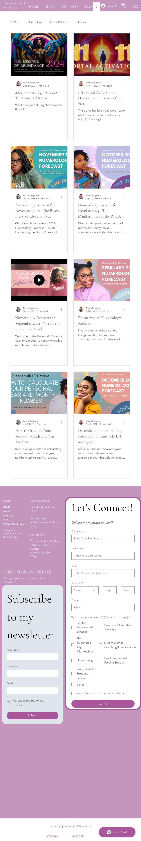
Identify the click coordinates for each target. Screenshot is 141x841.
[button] (123, 5)
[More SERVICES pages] (78, 7)
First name (78, 531)
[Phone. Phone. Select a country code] (77, 607)
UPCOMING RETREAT (14, 523)
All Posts (15, 22)
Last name (78, 548)
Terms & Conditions (12, 533)
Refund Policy (10, 536)
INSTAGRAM (52, 836)
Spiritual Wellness (59, 22)
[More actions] (62, 84)
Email (75, 565)
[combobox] (85, 590)
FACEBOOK (78, 836)
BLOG (6, 519)
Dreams (81, 22)
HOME (6, 507)
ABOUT (7, 511)
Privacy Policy (10, 530)
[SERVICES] (22, 516)
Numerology (35, 22)
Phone (75, 600)
